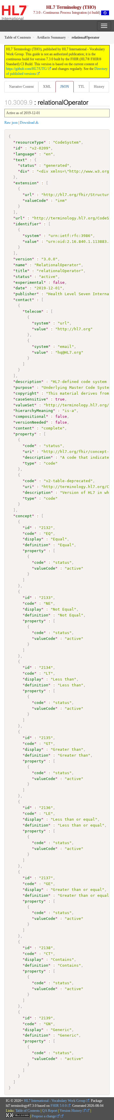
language (24, 154)
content (23, 428)
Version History (71, 1111)
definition (36, 545)
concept (23, 516)
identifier (27, 224)
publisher (26, 294)
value (31, 241)
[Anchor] (91, 102)
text (20, 160)
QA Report (49, 1111)
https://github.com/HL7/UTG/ (26, 69)
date (20, 288)
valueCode (35, 200)
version (23, 259)
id (17, 148)
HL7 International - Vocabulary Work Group (54, 1101)
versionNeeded (30, 422)
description (28, 381)
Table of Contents (27, 1111)
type (29, 463)
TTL (81, 87)
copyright (26, 393)
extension (26, 183)
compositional (30, 416)
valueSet (24, 405)
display (33, 539)
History (99, 87)
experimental (29, 282)
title (21, 271)
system (32, 235)
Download (27, 123)
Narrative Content (21, 87)
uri (28, 451)
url (28, 195)
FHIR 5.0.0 (59, 1106)
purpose (23, 387)
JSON (64, 87)
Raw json (11, 123)
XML (47, 87)
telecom (33, 311)
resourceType (29, 142)
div (23, 171)
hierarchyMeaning (34, 410)
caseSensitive (30, 399)
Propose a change (44, 1116)
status (27, 165)
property (24, 434)
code (29, 446)
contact (23, 300)
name (20, 265)
